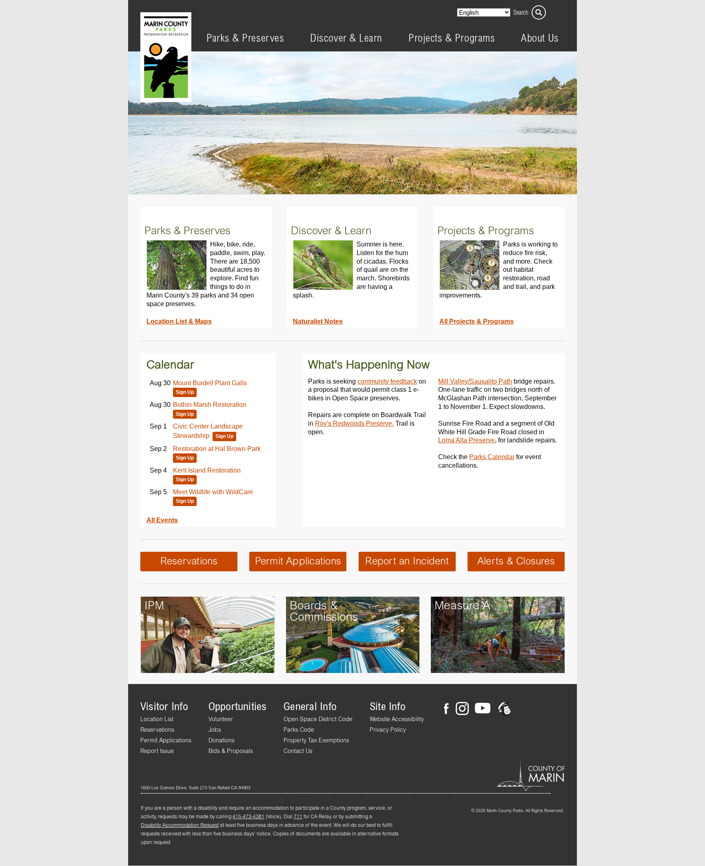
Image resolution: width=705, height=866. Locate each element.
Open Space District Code (318, 719)
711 (298, 817)
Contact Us (298, 751)
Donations (221, 741)
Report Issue (157, 751)
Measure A (462, 606)
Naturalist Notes (318, 321)
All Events (162, 520)
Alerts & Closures (516, 561)
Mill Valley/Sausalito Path (475, 381)
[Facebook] (449, 709)
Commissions (324, 617)
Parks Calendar (491, 456)
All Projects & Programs (476, 321)
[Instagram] (462, 709)
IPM (154, 606)
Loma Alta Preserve (466, 440)
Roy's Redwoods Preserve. (354, 423)
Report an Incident (406, 561)
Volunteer (220, 719)
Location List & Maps (179, 321)
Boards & (314, 606)
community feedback (387, 381)
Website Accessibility (397, 719)
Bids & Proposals (230, 751)
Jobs (214, 730)
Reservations (189, 561)
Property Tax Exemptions (316, 741)
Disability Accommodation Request (180, 825)
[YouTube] (482, 709)
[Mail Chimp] (505, 709)
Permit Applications (298, 561)
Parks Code (299, 730)
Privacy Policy (388, 730)
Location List (156, 719)
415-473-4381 (248, 817)
